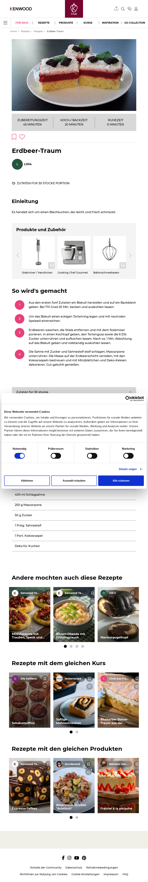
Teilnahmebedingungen (102, 867)
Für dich (22, 22)
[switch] (56, 456)
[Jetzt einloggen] (136, 8)
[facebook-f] (63, 858)
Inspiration (110, 22)
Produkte (66, 22)
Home (13, 31)
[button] (74, 392)
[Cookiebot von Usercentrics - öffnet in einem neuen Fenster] (128, 398)
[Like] (48, 601)
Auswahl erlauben (74, 480)
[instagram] (69, 858)
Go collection (134, 22)
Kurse (88, 22)
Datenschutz (74, 867)
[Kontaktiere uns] (131, 9)
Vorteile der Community (46, 867)
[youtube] (76, 858)
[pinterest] (84, 858)
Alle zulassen (121, 480)
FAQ (125, 874)
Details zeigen (128, 469)
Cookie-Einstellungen (85, 874)
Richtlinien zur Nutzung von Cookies (43, 874)
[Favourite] (48, 593)
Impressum (111, 874)
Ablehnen (27, 480)
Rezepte (44, 22)
